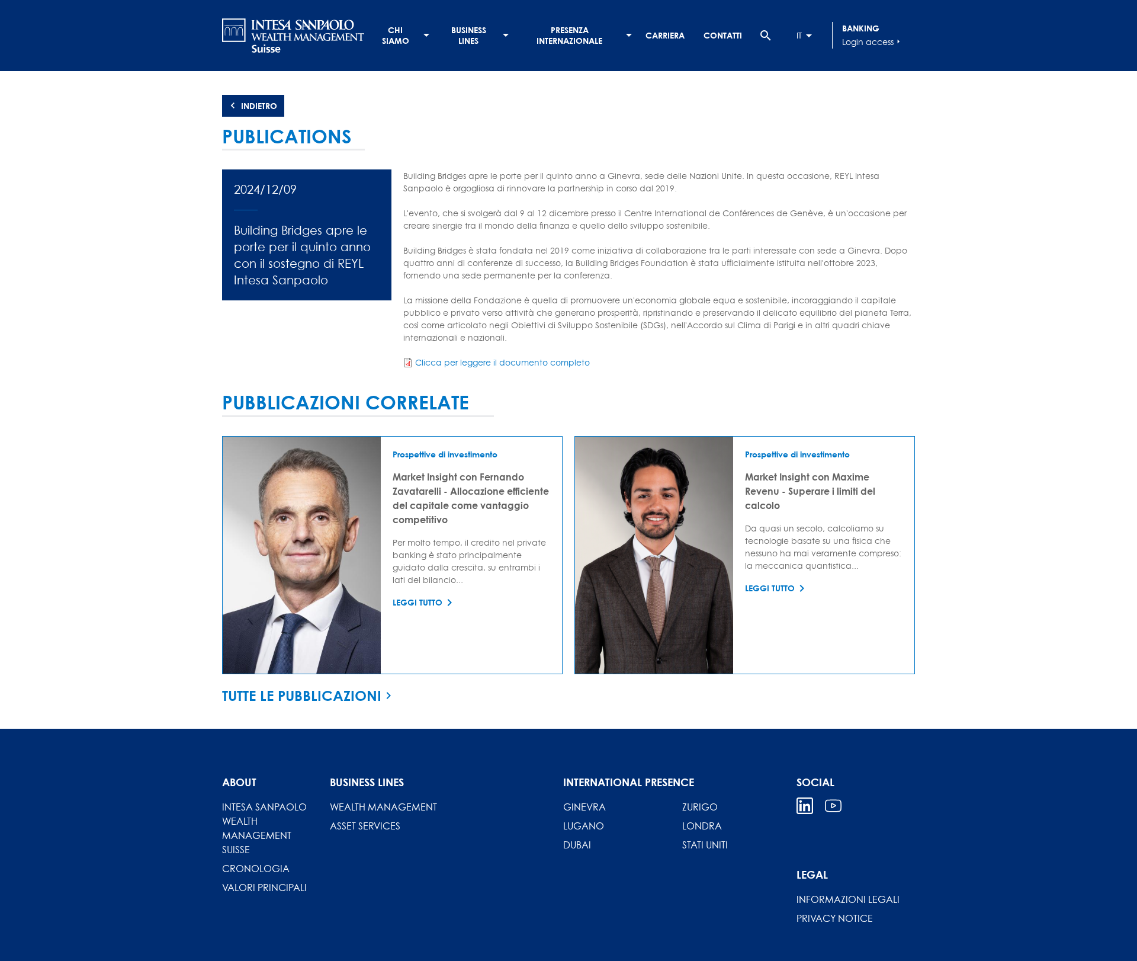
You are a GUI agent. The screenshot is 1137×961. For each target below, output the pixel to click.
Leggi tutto (417, 602)
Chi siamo (395, 35)
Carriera (665, 35)
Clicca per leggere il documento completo (502, 362)
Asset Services (365, 826)
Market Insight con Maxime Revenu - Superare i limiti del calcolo (810, 491)
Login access (872, 42)
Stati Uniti (705, 845)
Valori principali (264, 887)
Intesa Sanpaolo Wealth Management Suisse (264, 828)
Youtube (833, 805)
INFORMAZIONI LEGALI (848, 899)
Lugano (583, 826)
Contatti (723, 35)
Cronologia (256, 868)
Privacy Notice (834, 918)
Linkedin (804, 805)
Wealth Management (383, 807)
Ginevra (584, 807)
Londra (702, 826)
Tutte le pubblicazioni (301, 695)
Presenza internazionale (569, 35)
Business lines (468, 35)
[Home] (293, 35)
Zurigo (700, 807)
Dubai (577, 845)
